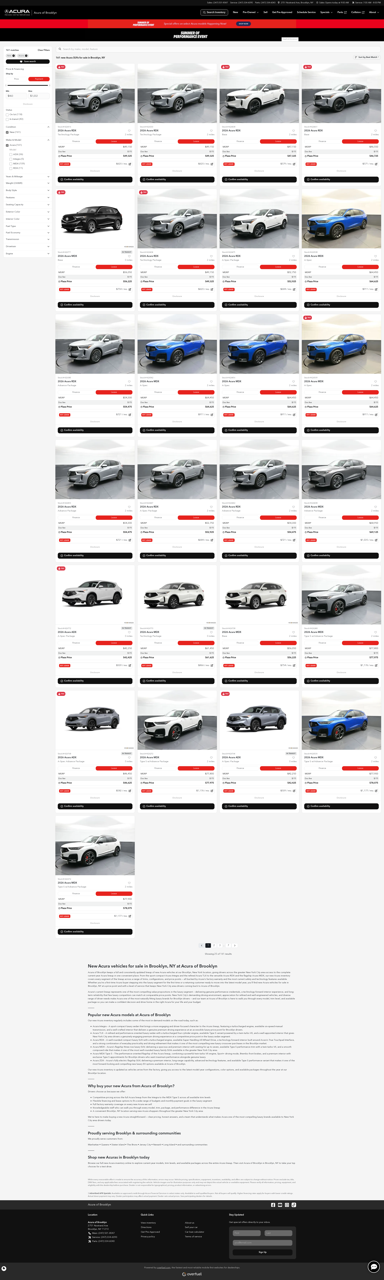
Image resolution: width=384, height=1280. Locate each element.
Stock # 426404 (146, 252)
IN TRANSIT (126, 252)
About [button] (372, 12)
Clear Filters (44, 50)
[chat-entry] (374, 1267)
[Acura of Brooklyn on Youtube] (278, 1204)
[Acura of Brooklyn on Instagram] (285, 1204)
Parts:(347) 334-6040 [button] (103, 1241)
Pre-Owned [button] (249, 12)
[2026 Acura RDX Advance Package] (95, 344)
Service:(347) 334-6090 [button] (104, 1237)
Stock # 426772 (64, 628)
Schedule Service (306, 12)
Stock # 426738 (228, 628)
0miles (128, 260)
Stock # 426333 (146, 127)
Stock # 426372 (64, 879)
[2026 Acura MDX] (95, 218)
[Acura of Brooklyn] (31, 12)
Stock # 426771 (64, 252)
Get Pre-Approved (282, 12)
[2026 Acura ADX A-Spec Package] (95, 594)
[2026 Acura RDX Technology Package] (95, 93)
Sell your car (191, 1227)
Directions (146, 1227)
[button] (296, 3)
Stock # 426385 (64, 378)
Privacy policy (148, 1237)
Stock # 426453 (64, 503)
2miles (128, 135)
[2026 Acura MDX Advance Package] (341, 469)
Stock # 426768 (64, 754)
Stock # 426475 (228, 252)
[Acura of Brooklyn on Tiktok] (292, 1204)
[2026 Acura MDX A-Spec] (341, 218)
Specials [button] (324, 12)
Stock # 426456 (228, 378)
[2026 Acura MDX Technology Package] (177, 594)
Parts (340, 12)
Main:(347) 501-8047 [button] (103, 1233)
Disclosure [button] (28, 104)
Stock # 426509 (310, 378)
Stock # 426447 (146, 503)
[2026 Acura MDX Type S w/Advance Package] (341, 594)
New (235, 12)
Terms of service (193, 1237)
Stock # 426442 (228, 503)
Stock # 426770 (146, 628)
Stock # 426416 (64, 127)
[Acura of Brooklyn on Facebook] (271, 1204)
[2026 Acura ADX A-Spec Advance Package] (95, 720)
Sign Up (263, 1252)
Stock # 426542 (146, 378)
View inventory (148, 1223)
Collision (356, 12)
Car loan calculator (194, 1232)
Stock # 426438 (228, 127)
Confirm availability (74, 179)
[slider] (6, 85)
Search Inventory (216, 12)
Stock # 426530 (310, 754)
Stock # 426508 (310, 252)
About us (189, 1223)
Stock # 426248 (310, 628)
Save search (30, 61)
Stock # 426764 (228, 754)
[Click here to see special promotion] (192, 23)
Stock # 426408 (310, 503)
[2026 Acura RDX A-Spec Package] (259, 218)
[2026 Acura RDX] (259, 93)
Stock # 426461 (310, 127)
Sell (265, 12)
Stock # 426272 (146, 754)
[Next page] (235, 945)
